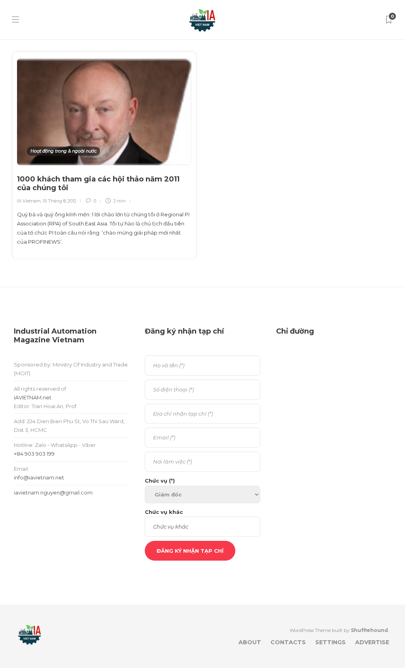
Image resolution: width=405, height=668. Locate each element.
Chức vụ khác (164, 512)
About (249, 642)
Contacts (288, 642)
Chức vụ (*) (160, 480)
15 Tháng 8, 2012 (59, 201)
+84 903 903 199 (34, 453)
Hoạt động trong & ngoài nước (63, 151)
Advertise (372, 642)
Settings (330, 642)
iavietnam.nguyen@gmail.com (53, 492)
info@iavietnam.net (39, 477)
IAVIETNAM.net (32, 397)
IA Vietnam (29, 201)
